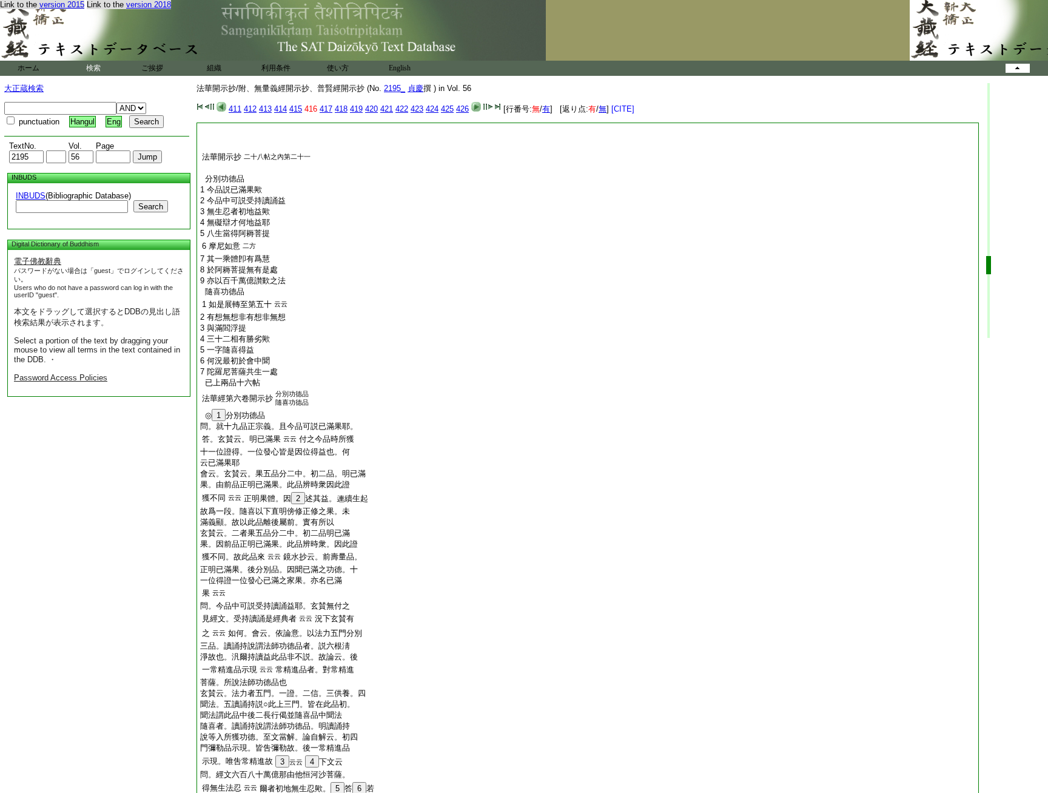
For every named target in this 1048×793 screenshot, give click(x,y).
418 (341, 108)
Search (150, 206)
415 (295, 108)
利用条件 (276, 68)
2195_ (394, 88)
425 (447, 108)
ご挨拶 (152, 68)
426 (462, 108)
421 (386, 108)
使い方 (338, 68)
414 (280, 108)
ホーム (28, 68)
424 (432, 108)
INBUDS (30, 195)
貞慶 (415, 88)
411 (235, 108)
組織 (214, 68)
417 (326, 108)
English (400, 68)
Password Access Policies (60, 377)
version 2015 (61, 4)
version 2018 (148, 4)
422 (401, 108)
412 (250, 108)
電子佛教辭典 (37, 261)
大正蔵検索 (24, 88)
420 (371, 108)
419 (356, 108)
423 (417, 108)
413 (265, 108)
